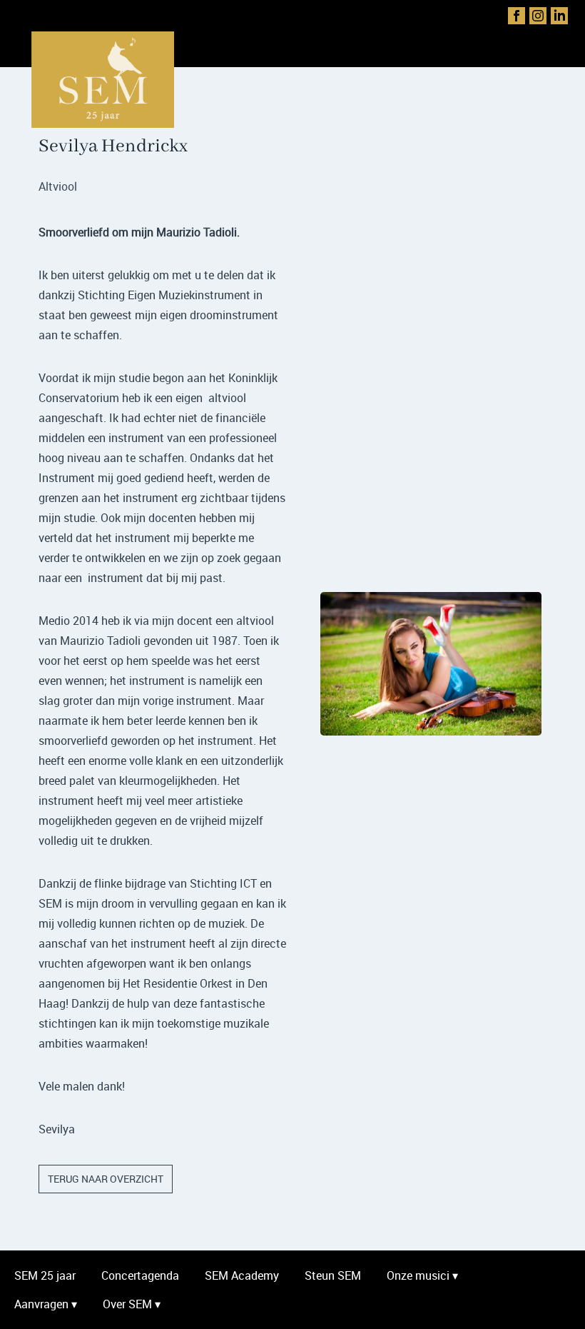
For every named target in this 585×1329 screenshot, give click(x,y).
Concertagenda (140, 1275)
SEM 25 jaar (45, 1275)
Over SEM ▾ (132, 1304)
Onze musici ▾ (422, 1275)
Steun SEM (333, 1275)
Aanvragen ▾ (45, 1304)
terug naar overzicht (105, 1178)
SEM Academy (242, 1275)
